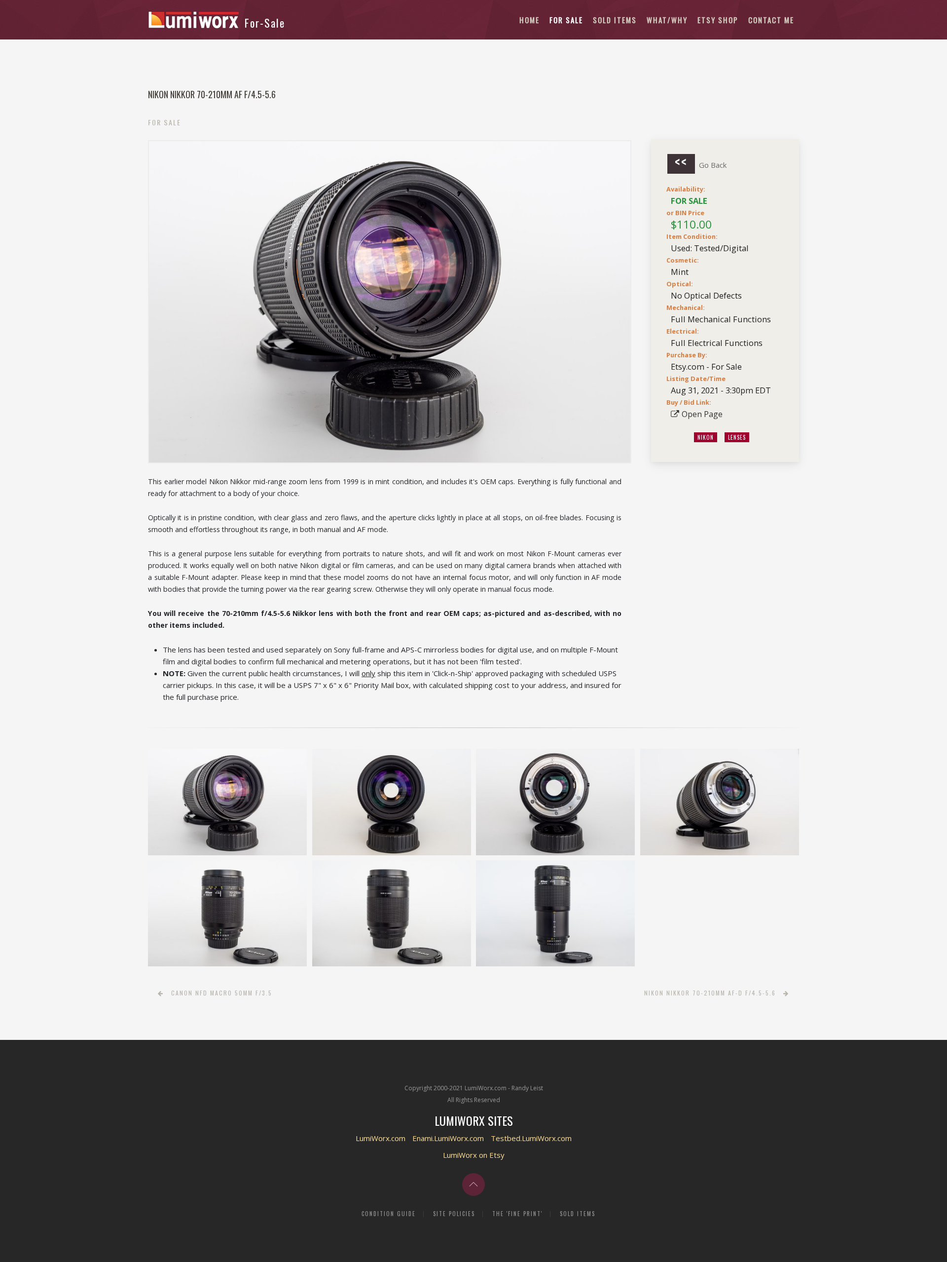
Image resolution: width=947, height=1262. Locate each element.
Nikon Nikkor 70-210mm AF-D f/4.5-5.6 (710, 993)
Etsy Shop (717, 19)
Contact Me (771, 19)
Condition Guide (389, 1214)
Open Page (702, 414)
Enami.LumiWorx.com (448, 1138)
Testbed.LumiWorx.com (531, 1138)
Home (529, 19)
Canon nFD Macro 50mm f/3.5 (221, 993)
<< (681, 163)
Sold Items (615, 19)
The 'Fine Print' (517, 1214)
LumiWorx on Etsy (474, 1155)
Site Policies (454, 1214)
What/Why (667, 19)
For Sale (566, 19)
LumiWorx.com (380, 1138)
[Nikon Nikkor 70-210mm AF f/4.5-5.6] (227, 802)
